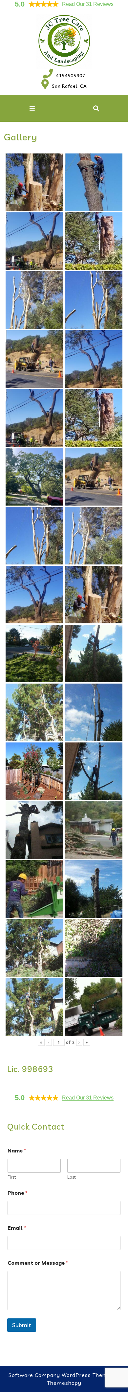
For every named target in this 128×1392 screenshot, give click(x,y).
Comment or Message (38, 1263)
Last (71, 1177)
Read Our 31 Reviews (88, 4)
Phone (18, 1193)
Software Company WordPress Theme (60, 1375)
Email (17, 1228)
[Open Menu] (32, 108)
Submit (21, 1325)
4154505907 (64, 76)
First (12, 1177)
